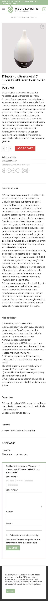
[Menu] (3, 9)
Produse (21, 18)
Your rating (11, 477)
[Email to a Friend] (18, 170)
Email (9, 523)
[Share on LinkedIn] (27, 170)
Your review (12, 490)
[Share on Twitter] (13, 170)
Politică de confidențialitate (28, 584)
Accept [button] (10, 591)
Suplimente (32, 18)
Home (13, 18)
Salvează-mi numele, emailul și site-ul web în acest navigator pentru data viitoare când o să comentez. (23, 539)
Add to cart (25, 148)
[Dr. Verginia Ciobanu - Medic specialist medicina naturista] (24, 9)
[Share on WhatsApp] (4, 170)
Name (9, 512)
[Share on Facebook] (9, 170)
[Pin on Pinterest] (23, 170)
